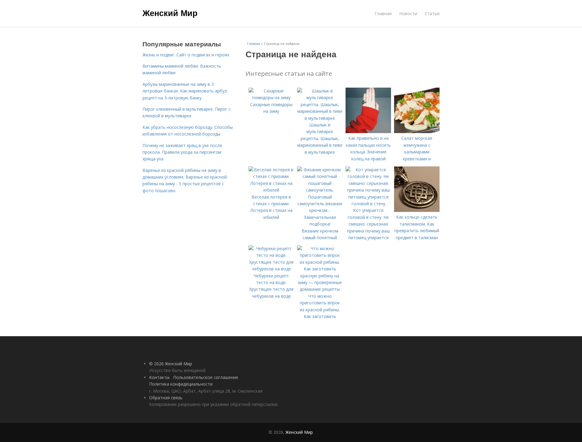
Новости (408, 13)
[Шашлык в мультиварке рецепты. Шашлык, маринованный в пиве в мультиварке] (320, 118)
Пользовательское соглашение (205, 377)
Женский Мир (170, 12)
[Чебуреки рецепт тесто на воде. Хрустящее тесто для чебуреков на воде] (271, 269)
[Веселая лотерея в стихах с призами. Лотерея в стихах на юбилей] (271, 190)
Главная (383, 13)
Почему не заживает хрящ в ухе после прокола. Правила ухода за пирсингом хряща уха (182, 152)
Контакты (159, 377)
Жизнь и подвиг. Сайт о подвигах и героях (185, 55)
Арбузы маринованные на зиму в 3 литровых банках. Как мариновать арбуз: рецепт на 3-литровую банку (185, 91)
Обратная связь (165, 397)
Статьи (432, 13)
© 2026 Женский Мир (170, 364)
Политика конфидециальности (180, 384)
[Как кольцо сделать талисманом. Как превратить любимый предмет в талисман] (417, 210)
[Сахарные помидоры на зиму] (271, 97)
